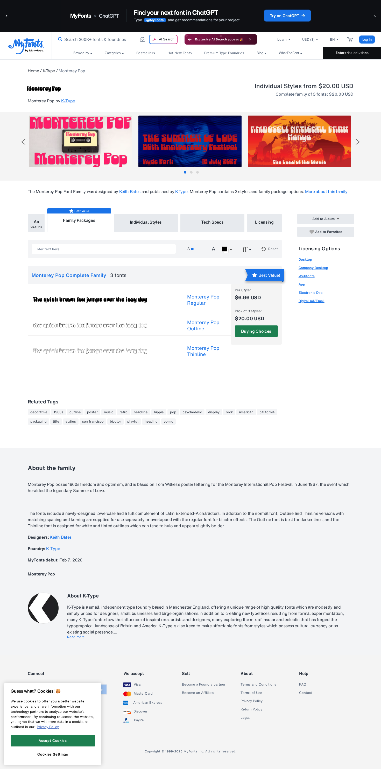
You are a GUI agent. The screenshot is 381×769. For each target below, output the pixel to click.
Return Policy (251, 709)
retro (123, 412)
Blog (260, 53)
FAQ (302, 684)
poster (92, 412)
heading (151, 421)
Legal (245, 718)
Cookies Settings (52, 754)
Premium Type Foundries (224, 53)
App (302, 284)
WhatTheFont (289, 53)
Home (33, 71)
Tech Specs (212, 222)
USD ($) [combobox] (308, 39)
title (56, 421)
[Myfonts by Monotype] (26, 46)
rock (229, 412)
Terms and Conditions (258, 684)
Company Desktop (313, 267)
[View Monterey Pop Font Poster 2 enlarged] (190, 141)
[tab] (185, 172)
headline (141, 412)
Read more (76, 637)
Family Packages (79, 220)
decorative (38, 412)
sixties (71, 421)
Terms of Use (251, 693)
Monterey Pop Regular (203, 300)
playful (132, 421)
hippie (159, 412)
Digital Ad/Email (311, 300)
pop (173, 412)
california (267, 412)
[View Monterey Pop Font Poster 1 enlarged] (80, 141)
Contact (305, 693)
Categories (113, 53)
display (214, 412)
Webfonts (307, 276)
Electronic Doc (310, 292)
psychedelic (192, 412)
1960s (58, 412)
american (246, 412)
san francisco (93, 421)
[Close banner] (250, 39)
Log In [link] (367, 39)
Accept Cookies (53, 740)
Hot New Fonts (179, 53)
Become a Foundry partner (203, 684)
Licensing (264, 222)
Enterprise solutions (352, 52)
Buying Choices (256, 331)
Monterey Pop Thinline (203, 351)
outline (75, 412)
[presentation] (23, 142)
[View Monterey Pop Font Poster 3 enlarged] (299, 141)
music (108, 412)
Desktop (305, 259)
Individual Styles (146, 222)
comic (168, 421)
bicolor (115, 421)
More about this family (326, 191)
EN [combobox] (332, 39)
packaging (38, 421)
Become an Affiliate (198, 693)
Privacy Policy (252, 701)
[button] (6, 16)
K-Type (49, 71)
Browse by (81, 53)
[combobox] (116, 39)
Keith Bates (129, 191)
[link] (59, 39)
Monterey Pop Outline (203, 325)
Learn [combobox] (282, 39)
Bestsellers (145, 53)
